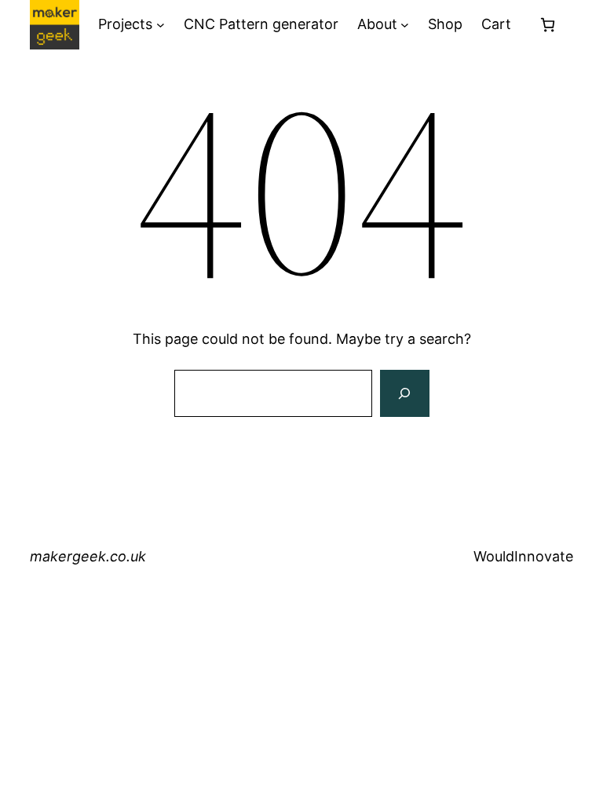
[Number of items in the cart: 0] (547, 24)
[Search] (404, 393)
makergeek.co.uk (88, 556)
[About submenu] (404, 24)
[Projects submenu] (160, 24)
